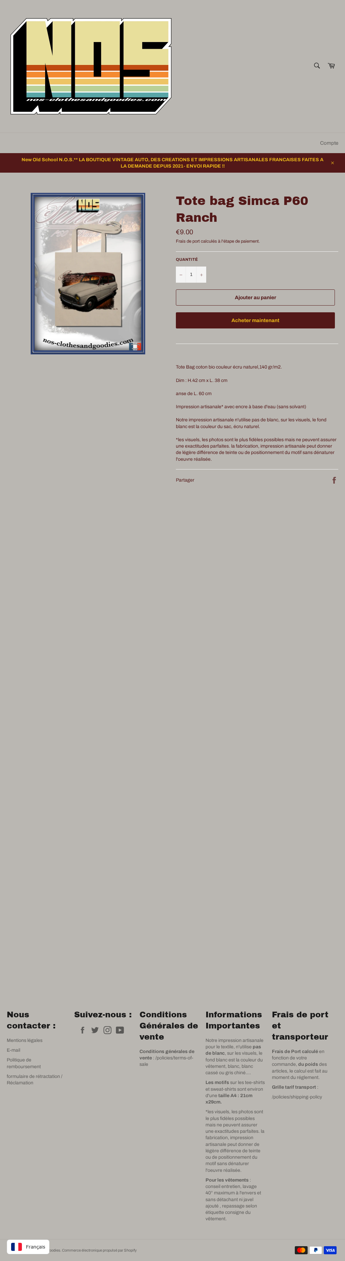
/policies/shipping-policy (297, 1096)
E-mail (13, 1050)
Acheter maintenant (255, 320)
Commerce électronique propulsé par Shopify (99, 1250)
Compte (329, 143)
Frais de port (188, 241)
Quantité (187, 259)
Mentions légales (24, 1040)
